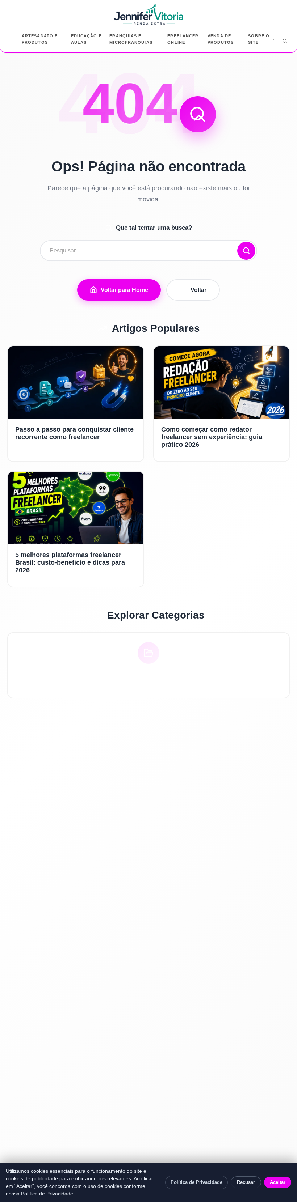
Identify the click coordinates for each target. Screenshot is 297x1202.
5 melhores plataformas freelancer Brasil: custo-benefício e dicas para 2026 (70, 562)
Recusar (246, 1182)
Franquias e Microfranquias (130, 39)
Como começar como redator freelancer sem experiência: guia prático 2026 (211, 437)
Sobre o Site (258, 39)
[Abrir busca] (284, 40)
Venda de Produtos (221, 39)
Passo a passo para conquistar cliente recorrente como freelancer (74, 433)
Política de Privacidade (196, 1182)
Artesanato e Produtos (40, 39)
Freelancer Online (182, 39)
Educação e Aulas (86, 39)
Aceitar (277, 1182)
